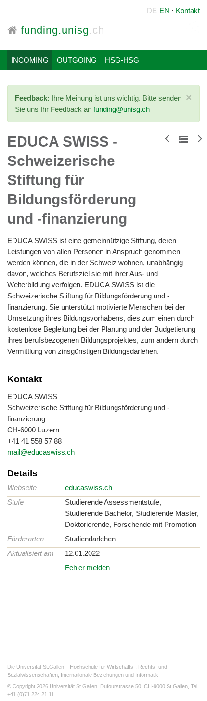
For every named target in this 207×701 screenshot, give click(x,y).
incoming (30, 60)
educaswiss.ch (88, 488)
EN (164, 10)
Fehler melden (87, 568)
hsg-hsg (122, 60)
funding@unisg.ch (121, 109)
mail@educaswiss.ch (41, 452)
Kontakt (188, 10)
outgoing (77, 60)
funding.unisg (60, 30)
